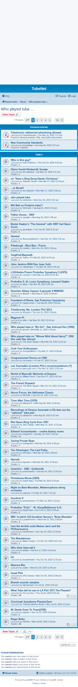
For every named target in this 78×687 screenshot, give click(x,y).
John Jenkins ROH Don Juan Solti (31, 264)
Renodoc (27, 453)
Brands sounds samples (25, 582)
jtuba (25, 284)
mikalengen (28, 267)
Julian (25, 568)
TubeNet (24, 147)
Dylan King (28, 481)
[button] (27, 120)
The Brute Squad (30, 342)
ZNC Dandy (28, 425)
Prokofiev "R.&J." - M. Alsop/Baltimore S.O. (36, 507)
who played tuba (20, 197)
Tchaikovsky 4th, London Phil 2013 (31, 309)
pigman (26, 612)
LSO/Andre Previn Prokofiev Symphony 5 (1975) (39, 272)
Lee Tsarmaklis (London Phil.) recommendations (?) (41, 365)
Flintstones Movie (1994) (25, 478)
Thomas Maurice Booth (33, 604)
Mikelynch (27, 403)
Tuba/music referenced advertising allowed (36, 132)
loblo (25, 320)
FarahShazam (29, 135)
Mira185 (26, 395)
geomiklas (27, 229)
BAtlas (26, 550)
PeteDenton (28, 531)
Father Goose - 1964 (22, 214)
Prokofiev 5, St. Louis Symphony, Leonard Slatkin (40, 281)
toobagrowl (28, 443)
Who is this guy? (21, 160)
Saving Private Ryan (22, 440)
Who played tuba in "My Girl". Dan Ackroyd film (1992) (42, 327)
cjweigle (26, 217)
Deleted (15, 236)
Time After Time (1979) (24, 400)
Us (12, 557)
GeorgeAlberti (29, 351)
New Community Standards (27, 142)
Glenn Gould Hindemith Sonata (29, 169)
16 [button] (57, 120)
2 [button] (37, 120)
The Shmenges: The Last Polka (29, 450)
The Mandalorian (20, 538)
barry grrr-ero (29, 368)
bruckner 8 (17, 498)
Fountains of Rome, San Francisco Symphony (38, 300)
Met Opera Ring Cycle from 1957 (29, 422)
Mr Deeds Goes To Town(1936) (28, 609)
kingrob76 (27, 434)
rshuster (26, 275)
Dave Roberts (29, 162)
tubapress (27, 415)
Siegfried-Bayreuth (22, 255)
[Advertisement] (39, 43)
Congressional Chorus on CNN (29, 357)
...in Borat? (17, 188)
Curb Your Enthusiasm (24, 348)
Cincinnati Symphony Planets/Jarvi (31, 601)
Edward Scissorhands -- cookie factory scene (37, 431)
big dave (26, 462)
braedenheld (28, 560)
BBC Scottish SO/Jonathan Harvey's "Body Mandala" (42, 516)
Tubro (25, 257)
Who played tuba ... (17, 109)
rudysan (26, 493)
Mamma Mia (18, 565)
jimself (25, 329)
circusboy (27, 360)
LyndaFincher (29, 519)
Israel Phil (17, 573)
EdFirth (26, 621)
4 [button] (45, 120)
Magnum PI (17, 317)
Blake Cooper (29, 541)
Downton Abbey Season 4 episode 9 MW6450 (37, 291)
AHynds (26, 312)
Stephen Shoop (30, 181)
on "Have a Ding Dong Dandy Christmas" (35, 178)
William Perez (29, 376)
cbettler (26, 248)
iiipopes (26, 293)
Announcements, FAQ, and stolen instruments (41, 137)
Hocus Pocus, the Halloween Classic (32, 392)
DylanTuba (28, 510)
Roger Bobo (18, 619)
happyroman (28, 303)
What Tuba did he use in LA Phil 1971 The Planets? (41, 590)
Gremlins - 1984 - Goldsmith (27, 468)
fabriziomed (28, 585)
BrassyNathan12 (30, 239)
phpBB (29, 680)
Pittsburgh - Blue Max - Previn (28, 245)
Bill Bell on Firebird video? (27, 205)
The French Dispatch (23, 383)
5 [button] (49, 120)
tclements (27, 200)
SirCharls (27, 208)
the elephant (28, 172)
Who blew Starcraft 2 (23, 547)
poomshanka (29, 471)
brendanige (28, 145)
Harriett (15, 459)
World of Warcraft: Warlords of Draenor (33, 373)
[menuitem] (5, 96)
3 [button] (41, 120)
